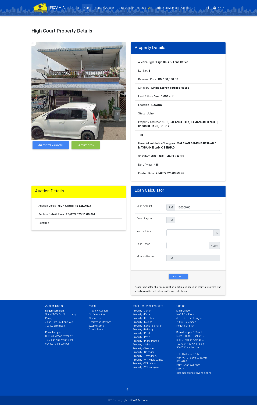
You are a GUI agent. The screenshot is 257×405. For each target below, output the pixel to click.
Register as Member (166, 7)
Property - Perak (142, 333)
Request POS (86, 145)
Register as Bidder (52, 145)
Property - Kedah (142, 314)
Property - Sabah (142, 344)
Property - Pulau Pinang (146, 340)
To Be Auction (125, 7)
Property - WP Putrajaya (146, 367)
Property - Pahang (143, 329)
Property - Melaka (142, 322)
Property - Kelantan (143, 318)
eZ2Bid (142, 7)
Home (88, 7)
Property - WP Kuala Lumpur (148, 359)
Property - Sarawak (143, 348)
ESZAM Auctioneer (139, 400)
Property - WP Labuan (145, 363)
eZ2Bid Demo (96, 325)
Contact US (188, 7)
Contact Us (95, 318)
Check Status (96, 329)
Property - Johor (142, 310)
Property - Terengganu (145, 355)
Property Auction (104, 7)
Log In (220, 8)
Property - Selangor (143, 352)
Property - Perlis (141, 337)
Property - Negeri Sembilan (147, 325)
